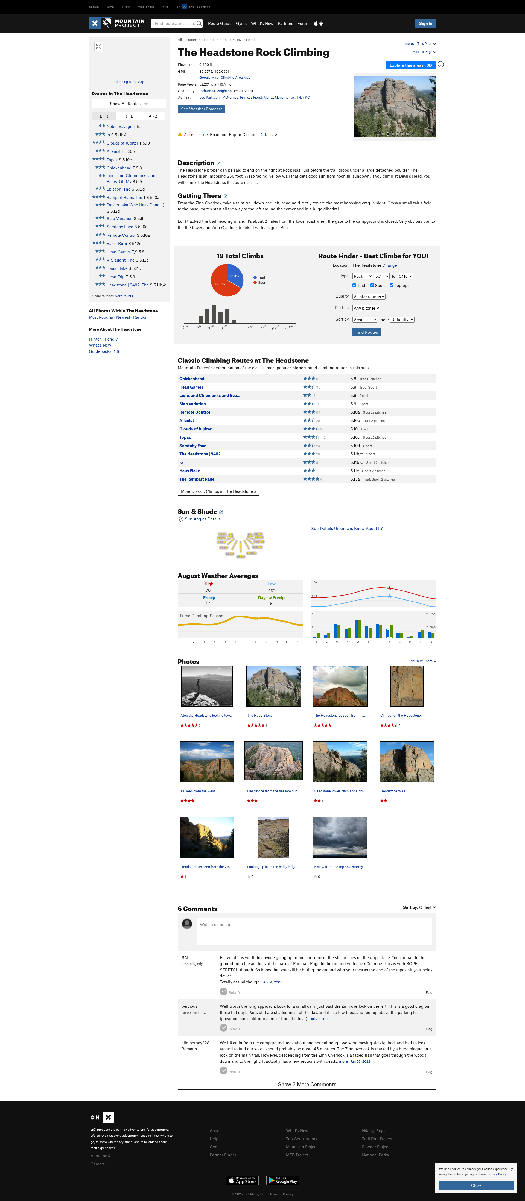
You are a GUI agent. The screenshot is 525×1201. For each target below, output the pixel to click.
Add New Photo (420, 661)
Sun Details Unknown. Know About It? (347, 528)
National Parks (375, 1154)
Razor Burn (117, 243)
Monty (268, 97)
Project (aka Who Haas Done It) (135, 204)
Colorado (208, 39)
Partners (285, 23)
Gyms (241, 23)
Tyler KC (303, 97)
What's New (262, 23)
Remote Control (121, 235)
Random (141, 317)
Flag (429, 992)
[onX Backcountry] (193, 7)
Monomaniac (285, 97)
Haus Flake (117, 268)
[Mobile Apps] (318, 23)
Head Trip (116, 276)
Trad (360, 285)
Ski (165, 6)
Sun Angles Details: (223, 537)
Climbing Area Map (129, 82)
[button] (359, 107)
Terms (274, 1194)
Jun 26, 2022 (360, 1061)
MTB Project (297, 1154)
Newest (123, 317)
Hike (126, 6)
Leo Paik (206, 97)
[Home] (119, 23)
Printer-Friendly (103, 338)
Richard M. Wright (213, 91)
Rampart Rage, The (124, 197)
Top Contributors (301, 1138)
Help (214, 1138)
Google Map (208, 77)
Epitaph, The (118, 188)
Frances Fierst (251, 97)
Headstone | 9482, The (128, 284)
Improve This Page (418, 43)
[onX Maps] (102, 1121)
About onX (100, 1155)
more (343, 1061)
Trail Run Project (377, 1138)
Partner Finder (223, 1154)
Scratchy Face (120, 226)
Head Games (119, 251)
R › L (128, 115)
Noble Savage (119, 126)
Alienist (114, 151)
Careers (98, 1163)
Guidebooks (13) (104, 351)
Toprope (401, 285)
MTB (110, 6)
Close (476, 1185)
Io (108, 134)
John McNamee (226, 97)
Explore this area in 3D (411, 65)
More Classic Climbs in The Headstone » (218, 491)
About (215, 1130)
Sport (379, 285)
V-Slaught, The (121, 259)
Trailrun (146, 6)
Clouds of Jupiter (122, 142)
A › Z (153, 115)
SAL (185, 957)
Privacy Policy (497, 1174)
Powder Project (376, 1146)
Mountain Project (302, 1146)
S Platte (225, 39)
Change (389, 265)
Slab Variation (120, 218)
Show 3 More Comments (307, 1084)
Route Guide (220, 23)
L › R (104, 115)
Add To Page (423, 51)
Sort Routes (124, 296)
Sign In (425, 23)
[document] (476, 1178)
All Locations (187, 39)
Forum (304, 23)
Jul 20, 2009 (320, 1019)
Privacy (288, 1194)
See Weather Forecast (201, 108)
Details (266, 134)
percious (189, 1006)
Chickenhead (119, 167)
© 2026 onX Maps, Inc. (248, 1194)
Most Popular (101, 317)
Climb (94, 6)
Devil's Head (245, 39)
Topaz (112, 159)
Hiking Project (375, 1130)
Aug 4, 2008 (272, 982)
